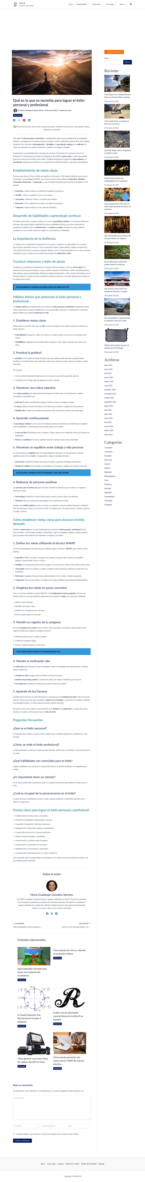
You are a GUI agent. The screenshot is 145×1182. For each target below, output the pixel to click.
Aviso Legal (51, 1164)
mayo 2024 (108, 418)
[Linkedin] (29, 120)
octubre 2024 (109, 398)
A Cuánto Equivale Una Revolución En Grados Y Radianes (29, 1018)
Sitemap (101, 1164)
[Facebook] (14, 120)
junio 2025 (108, 365)
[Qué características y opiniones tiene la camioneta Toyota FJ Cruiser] (117, 306)
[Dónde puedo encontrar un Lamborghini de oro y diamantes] (117, 168)
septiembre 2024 (110, 402)
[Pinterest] (24, 120)
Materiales (108, 472)
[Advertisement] (72, 26)
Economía (108, 456)
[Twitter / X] (52, 913)
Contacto (60, 1164)
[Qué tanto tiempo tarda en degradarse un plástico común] (117, 139)
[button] (131, 4)
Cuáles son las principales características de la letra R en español (68, 1016)
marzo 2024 (108, 426)
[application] (88, 4)
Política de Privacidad (89, 1164)
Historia (107, 468)
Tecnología (108, 501)
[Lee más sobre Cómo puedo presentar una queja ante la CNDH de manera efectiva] (69, 1043)
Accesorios (108, 448)
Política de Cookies (72, 1164)
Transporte (108, 505)
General (107, 464)
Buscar (106, 58)
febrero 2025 (109, 381)
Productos (107, 484)
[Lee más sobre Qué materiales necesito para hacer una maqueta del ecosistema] (34, 956)
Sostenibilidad (109, 497)
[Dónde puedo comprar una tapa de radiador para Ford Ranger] (117, 335)
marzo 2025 (108, 377)
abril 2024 (108, 422)
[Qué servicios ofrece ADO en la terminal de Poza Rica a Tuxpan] (117, 278)
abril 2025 (108, 373)
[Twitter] (19, 120)
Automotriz (108, 452)
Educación (18, 115)
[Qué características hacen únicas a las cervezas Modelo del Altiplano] (117, 224)
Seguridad (108, 492)
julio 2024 (108, 410)
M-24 (22, 3)
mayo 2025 (108, 369)
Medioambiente (109, 476)
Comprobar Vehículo (114, 52)
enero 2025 (108, 386)
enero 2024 (108, 434)
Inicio (43, 1164)
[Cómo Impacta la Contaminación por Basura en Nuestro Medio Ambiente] (117, 83)
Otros (106, 480)
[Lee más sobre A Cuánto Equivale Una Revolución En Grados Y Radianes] (34, 998)
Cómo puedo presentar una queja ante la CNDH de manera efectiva (68, 1060)
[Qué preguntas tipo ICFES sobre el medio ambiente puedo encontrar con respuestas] (117, 194)
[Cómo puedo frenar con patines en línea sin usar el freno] (117, 111)
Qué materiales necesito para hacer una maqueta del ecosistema (32, 972)
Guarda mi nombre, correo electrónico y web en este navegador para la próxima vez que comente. (47, 1134)
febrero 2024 (109, 430)
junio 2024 (108, 414)
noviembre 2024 (110, 394)
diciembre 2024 (109, 390)
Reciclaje (107, 488)
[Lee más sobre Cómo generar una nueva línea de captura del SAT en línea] (34, 1043)
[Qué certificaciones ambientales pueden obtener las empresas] (117, 252)
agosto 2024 (108, 406)
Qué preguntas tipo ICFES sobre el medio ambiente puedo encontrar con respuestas (117, 206)
